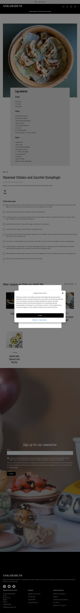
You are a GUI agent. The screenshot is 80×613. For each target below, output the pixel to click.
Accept (40, 315)
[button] (63, 293)
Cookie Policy (35, 320)
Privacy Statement (43, 320)
